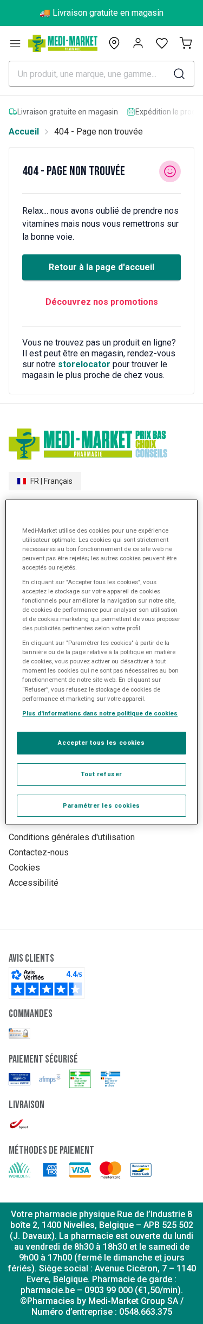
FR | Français (51, 481)
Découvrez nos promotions (101, 302)
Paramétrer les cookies (101, 805)
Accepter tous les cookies (101, 742)
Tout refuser (101, 774)
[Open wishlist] (162, 43)
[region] (101, 662)
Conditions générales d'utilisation (72, 837)
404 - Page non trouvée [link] (98, 131)
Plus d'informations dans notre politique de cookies (100, 713)
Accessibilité (33, 883)
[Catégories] (15, 43)
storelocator (84, 364)
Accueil (24, 131)
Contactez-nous (39, 852)
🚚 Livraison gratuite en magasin (101, 13)
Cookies (24, 867)
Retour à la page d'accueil (101, 267)
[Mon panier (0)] (185, 43)
